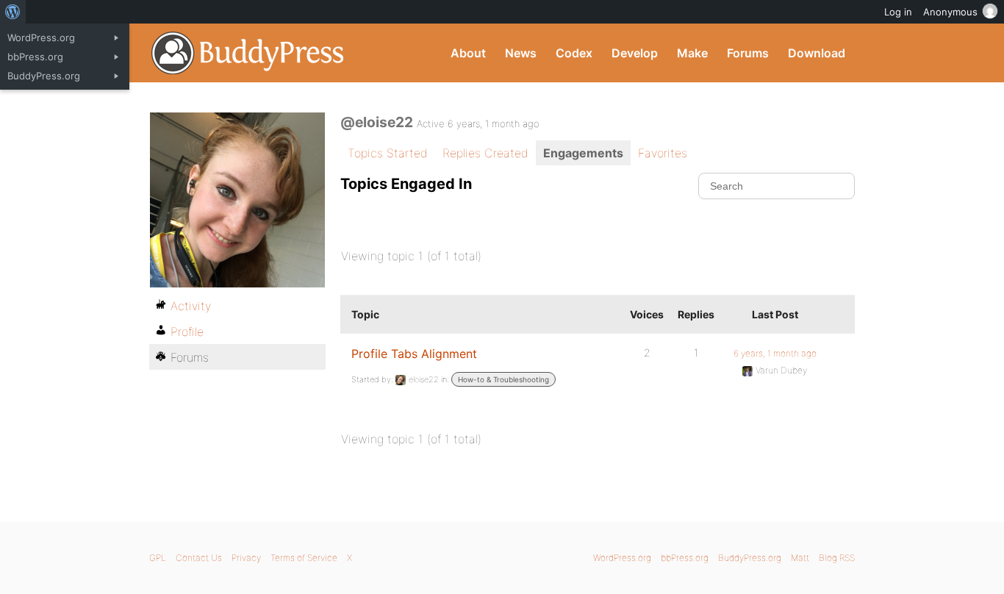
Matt (800, 557)
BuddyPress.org (248, 53)
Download (816, 53)
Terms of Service (303, 557)
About (468, 53)
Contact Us (199, 557)
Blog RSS (837, 557)
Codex (574, 53)
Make (692, 53)
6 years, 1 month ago (775, 353)
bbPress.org (685, 557)
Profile (187, 331)
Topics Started (388, 153)
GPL (157, 557)
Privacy (246, 557)
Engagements (583, 153)
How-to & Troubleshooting (503, 379)
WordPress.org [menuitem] (41, 37)
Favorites (662, 153)
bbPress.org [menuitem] (35, 56)
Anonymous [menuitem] (950, 12)
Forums (748, 53)
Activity (191, 305)
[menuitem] (13, 12)
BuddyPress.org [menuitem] (43, 76)
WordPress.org (622, 557)
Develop (635, 53)
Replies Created (485, 153)
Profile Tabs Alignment (414, 353)
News (521, 53)
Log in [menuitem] (898, 12)
